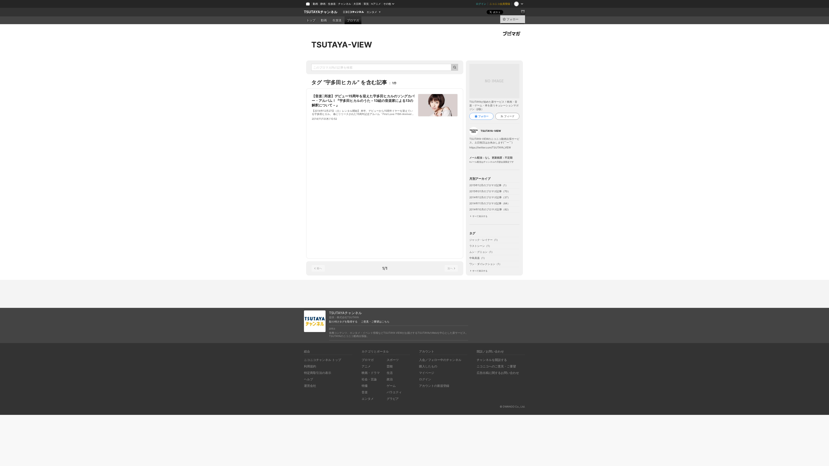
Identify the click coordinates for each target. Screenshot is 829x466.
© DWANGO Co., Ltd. (512, 406)
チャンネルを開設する (492, 360)
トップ (310, 20)
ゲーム (391, 385)
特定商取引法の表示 (317, 373)
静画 (323, 3)
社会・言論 (369, 379)
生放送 (332, 3)
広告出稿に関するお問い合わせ (498, 373)
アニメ (366, 366)
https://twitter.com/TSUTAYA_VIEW (490, 147)
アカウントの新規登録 (434, 385)
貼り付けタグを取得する (343, 321)
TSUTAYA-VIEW (341, 44)
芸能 (390, 366)
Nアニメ (376, 3)
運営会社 (310, 385)
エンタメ (372, 12)
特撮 (365, 385)
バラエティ (394, 392)
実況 (366, 3)
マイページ (426, 373)
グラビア (393, 398)
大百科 (357, 3)
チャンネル (344, 3)
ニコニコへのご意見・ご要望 (496, 366)
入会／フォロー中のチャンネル (440, 360)
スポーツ (393, 360)
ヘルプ (308, 379)
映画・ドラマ (371, 373)
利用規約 (310, 366)
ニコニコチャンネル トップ (322, 360)
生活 (390, 373)
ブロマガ (353, 20)
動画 (315, 3)
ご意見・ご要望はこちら (375, 321)
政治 (390, 379)
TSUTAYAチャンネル (320, 12)
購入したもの (428, 366)
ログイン (481, 3)
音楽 (365, 392)
